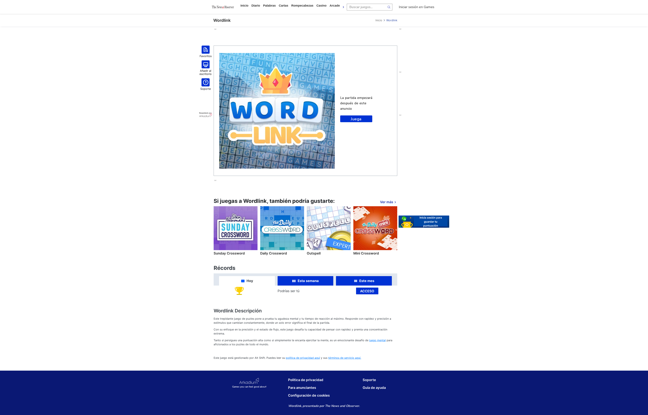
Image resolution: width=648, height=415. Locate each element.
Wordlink (391, 20)
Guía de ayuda (374, 388)
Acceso (367, 291)
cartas (283, 5)
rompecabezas (302, 5)
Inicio (244, 5)
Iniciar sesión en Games (416, 7)
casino (321, 5)
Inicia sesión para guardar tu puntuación (431, 221)
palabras (269, 5)
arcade (335, 5)
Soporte (369, 380)
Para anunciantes (302, 388)
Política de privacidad (305, 380)
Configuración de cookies (309, 395)
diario (255, 5)
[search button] (389, 7)
